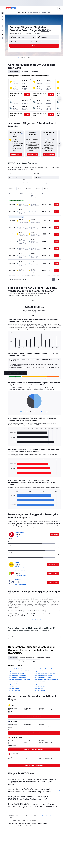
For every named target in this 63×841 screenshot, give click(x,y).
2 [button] (56, 279)
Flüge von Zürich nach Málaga (16, 673)
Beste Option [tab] (25, 71)
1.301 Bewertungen (20, 566)
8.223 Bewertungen (20, 584)
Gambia (17, 57)
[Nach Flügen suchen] (3, 13)
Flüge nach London (39, 686)
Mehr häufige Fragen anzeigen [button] (34, 619)
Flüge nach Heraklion (40, 684)
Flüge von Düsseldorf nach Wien (17, 677)
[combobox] (38, 33)
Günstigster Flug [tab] (14, 71)
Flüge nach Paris (38, 688)
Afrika (13, 57)
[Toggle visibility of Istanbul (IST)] (44, 412)
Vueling (17, 562)
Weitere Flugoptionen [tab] (32, 661)
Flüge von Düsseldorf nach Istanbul (43, 668)
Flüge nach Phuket (13, 681)
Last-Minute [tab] (35, 71)
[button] (2, 8)
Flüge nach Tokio (13, 684)
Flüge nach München (39, 681)
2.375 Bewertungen (20, 575)
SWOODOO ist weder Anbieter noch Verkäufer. (22, 820)
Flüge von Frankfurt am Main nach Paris (44, 673)
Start (9, 57)
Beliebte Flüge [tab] (13, 657)
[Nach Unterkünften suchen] (3, 16)
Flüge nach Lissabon (14, 688)
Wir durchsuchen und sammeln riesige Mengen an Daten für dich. (28, 823)
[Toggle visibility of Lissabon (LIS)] (24, 412)
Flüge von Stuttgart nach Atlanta (42, 677)
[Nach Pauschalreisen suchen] (3, 22)
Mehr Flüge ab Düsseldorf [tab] (44, 657)
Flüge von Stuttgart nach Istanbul (43, 675)
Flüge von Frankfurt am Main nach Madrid (19, 679)
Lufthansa (18, 579)
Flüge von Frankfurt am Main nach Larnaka (20, 668)
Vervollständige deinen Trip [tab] (17, 661)
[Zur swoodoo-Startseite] (11, 8)
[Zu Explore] (3, 26)
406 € (45, 30)
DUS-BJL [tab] (34, 300)
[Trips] (3, 30)
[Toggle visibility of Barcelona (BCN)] (34, 412)
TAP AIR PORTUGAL (20, 571)
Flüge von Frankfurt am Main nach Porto (44, 671)
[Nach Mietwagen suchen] (3, 19)
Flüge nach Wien (13, 686)
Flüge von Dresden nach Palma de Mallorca (20, 671)
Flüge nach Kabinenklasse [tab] (27, 657)
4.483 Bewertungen (20, 536)
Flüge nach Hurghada (14, 690)
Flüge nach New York (39, 690)
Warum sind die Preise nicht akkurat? (20, 826)
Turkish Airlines (19, 532)
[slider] (46, 184)
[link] (16, 154)
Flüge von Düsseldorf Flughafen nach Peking (46, 679)
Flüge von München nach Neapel (17, 675)
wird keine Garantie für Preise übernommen (46, 815)
